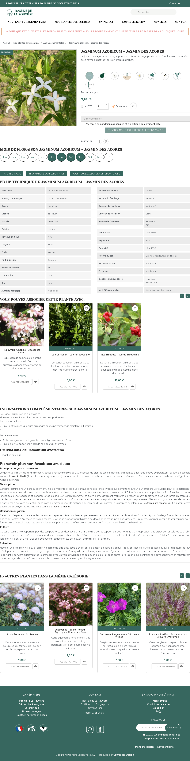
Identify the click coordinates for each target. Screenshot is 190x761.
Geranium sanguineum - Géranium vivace (119, 635)
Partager (99, 141)
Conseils (160, 21)
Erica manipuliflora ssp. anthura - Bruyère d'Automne (168, 635)
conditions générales (112, 123)
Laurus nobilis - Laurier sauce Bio (71, 354)
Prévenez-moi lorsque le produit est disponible (135, 130)
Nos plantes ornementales (27, 21)
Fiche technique (12, 173)
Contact (181, 21)
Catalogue (106, 21)
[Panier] (181, 12)
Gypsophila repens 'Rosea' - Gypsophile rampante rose (71, 631)
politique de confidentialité (145, 123)
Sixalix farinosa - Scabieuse (22, 634)
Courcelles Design (123, 754)
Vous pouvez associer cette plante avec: (96, 173)
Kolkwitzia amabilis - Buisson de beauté (22, 351)
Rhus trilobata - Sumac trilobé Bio (119, 354)
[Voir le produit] (35, 382)
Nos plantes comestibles (72, 21)
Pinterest (106, 141)
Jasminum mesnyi (156, 503)
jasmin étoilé (19, 476)
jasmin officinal (61, 506)
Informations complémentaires (46, 173)
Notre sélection (134, 21)
